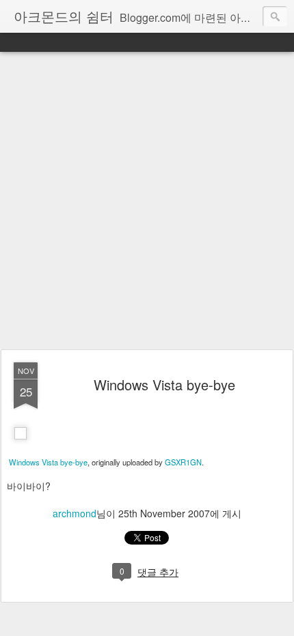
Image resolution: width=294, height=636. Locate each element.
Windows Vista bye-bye (164, 384)
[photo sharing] (20, 447)
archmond (74, 513)
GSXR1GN (183, 462)
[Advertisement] (147, 201)
